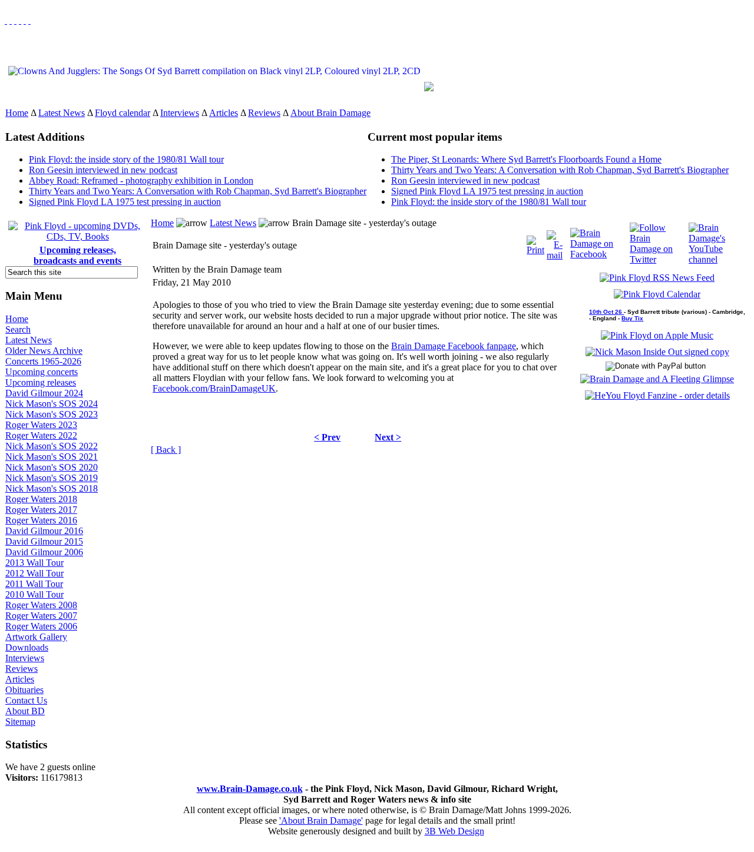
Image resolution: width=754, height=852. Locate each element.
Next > (388, 437)
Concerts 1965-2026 (43, 361)
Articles (223, 113)
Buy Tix (632, 318)
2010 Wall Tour (34, 594)
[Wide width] (10, 20)
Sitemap (20, 722)
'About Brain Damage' (321, 820)
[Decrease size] (29, 20)
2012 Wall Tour (34, 573)
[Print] (535, 242)
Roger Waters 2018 (41, 499)
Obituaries (24, 690)
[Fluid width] (6, 20)
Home (16, 113)
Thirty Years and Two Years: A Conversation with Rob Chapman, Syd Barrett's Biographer (197, 191)
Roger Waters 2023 (41, 425)
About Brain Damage (330, 113)
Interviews (179, 113)
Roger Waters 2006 (41, 626)
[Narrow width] (15, 20)
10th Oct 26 (606, 312)
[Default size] (25, 20)
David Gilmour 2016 (44, 531)
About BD (25, 711)
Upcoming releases (40, 382)
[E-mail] (555, 242)
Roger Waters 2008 (41, 605)
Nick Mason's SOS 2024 (51, 404)
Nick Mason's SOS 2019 (51, 478)
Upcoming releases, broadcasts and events (77, 255)
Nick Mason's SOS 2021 (51, 457)
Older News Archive (43, 351)
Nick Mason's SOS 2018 (51, 488)
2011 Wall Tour (34, 584)
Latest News (61, 113)
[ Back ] (166, 450)
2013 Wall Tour (34, 563)
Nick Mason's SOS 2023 (51, 414)
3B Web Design (454, 831)
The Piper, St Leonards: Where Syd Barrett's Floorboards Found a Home (526, 159)
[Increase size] (20, 20)
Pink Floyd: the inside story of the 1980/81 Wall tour (126, 159)
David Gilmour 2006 (44, 552)
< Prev (327, 437)
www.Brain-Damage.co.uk (250, 789)
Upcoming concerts (41, 372)
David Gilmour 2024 (44, 393)
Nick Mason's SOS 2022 (51, 446)
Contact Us (26, 700)
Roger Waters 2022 (41, 435)
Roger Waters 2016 (41, 520)
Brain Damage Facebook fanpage (453, 346)
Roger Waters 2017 (41, 510)
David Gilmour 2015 (44, 541)
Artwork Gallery (36, 637)
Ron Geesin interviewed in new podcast (103, 170)
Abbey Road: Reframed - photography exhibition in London (141, 180)
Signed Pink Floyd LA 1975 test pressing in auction (125, 202)
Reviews (264, 113)
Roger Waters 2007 (41, 616)
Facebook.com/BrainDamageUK (214, 388)
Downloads (26, 647)
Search (18, 329)
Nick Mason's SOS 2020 (51, 467)
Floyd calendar (122, 113)
